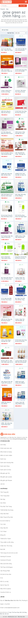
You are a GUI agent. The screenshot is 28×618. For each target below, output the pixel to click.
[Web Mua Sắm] (7, 434)
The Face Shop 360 (17, 612)
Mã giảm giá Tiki (5, 473)
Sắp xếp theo (10, 32)
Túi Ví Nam (3, 531)
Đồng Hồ (2, 535)
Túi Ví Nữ (3, 524)
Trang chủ (2, 9)
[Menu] (26, 2)
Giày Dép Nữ (4, 528)
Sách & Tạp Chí (4, 585)
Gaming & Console (5, 556)
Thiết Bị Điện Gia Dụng (6, 510)
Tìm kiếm (22, 5)
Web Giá (2, 613)
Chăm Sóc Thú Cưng (6, 545)
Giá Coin (7, 613)
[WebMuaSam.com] (8, 1)
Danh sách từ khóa (5, 469)
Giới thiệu (3, 444)
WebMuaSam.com (12, 616)
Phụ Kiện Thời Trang (6, 506)
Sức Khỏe (3, 503)
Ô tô (1, 578)
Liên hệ (2, 484)
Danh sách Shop (5, 466)
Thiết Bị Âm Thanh (5, 538)
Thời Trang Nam (4, 495)
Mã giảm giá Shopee (6, 480)
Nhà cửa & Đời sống (6, 563)
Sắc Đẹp (2, 499)
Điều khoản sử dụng (6, 452)
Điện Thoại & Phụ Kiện (6, 517)
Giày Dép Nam (4, 513)
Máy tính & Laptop (5, 588)
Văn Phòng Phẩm (5, 570)
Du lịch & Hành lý (5, 520)
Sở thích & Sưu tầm (5, 574)
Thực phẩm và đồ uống (7, 542)
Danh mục (3, 459)
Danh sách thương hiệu (6, 462)
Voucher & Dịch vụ (5, 592)
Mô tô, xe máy (4, 581)
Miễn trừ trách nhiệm (6, 455)
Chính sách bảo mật (6, 448)
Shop (7, 9)
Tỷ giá (9, 612)
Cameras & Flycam (5, 560)
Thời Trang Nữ (4, 492)
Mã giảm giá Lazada (6, 477)
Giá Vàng (24, 612)
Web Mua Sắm (21, 616)
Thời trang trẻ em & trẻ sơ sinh (9, 553)
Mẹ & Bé (2, 549)
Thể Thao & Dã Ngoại (6, 567)
